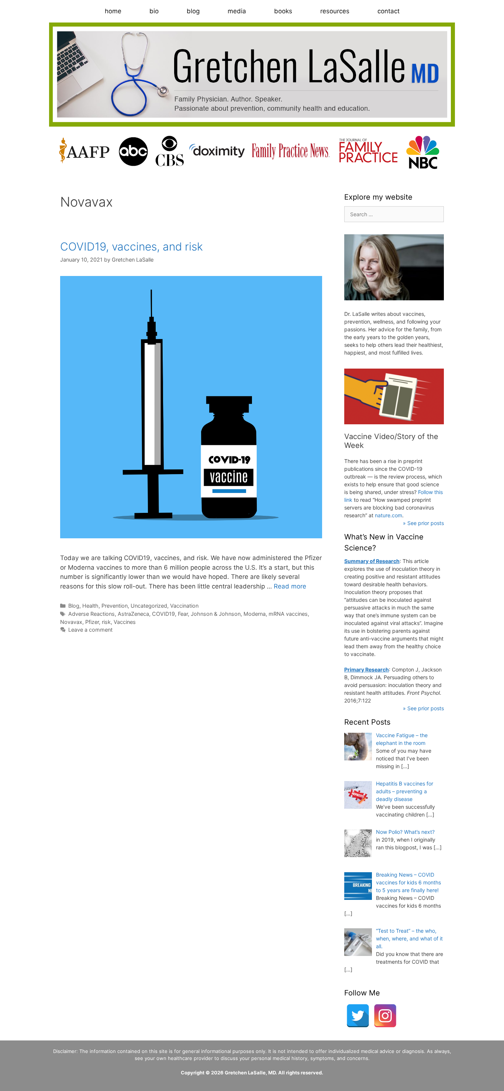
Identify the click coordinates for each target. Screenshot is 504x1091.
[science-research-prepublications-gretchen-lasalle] (394, 396)
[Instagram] (385, 1016)
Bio (154, 11)
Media (237, 11)
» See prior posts (423, 523)
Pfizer (92, 622)
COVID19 (163, 614)
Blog (193, 11)
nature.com (388, 515)
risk (106, 622)
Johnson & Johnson (216, 614)
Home (113, 11)
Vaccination (184, 606)
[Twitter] (358, 1016)
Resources (334, 11)
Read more (290, 586)
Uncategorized (149, 606)
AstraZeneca (133, 614)
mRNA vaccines (288, 614)
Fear (183, 614)
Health (90, 606)
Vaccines (125, 622)
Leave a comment (90, 629)
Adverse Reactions (91, 614)
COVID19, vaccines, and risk (131, 246)
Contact (388, 11)
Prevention (114, 606)
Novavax (71, 622)
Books (283, 11)
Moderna (255, 614)
